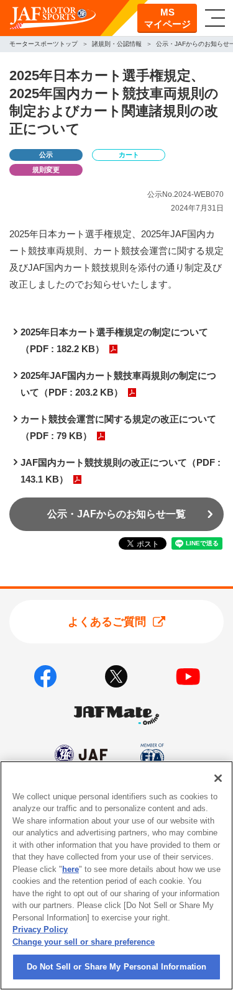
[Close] (218, 778)
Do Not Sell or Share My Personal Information (117, 966)
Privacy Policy (40, 929)
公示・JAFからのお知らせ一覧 (116, 514)
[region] (116, 875)
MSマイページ (167, 18)
